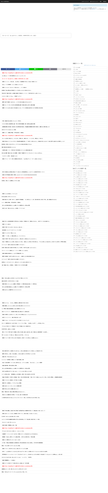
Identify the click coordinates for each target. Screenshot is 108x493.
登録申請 (104, 1)
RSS (100, 1)
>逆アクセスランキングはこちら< (90, 65)
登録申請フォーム (95, 8)
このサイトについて (85, 1)
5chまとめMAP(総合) (5, 1)
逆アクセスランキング (94, 1)
